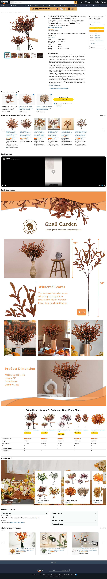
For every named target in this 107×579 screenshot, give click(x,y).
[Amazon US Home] (40, 570)
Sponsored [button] (3, 530)
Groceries (45, 5)
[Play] (2, 185)
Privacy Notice (43, 574)
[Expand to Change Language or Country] (57, 570)
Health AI (8, 5)
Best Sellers (30, 5)
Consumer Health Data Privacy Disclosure (55, 574)
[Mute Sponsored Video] (33, 546)
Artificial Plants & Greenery (34, 12)
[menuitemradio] (102, 185)
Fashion (80, 5)
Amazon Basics (23, 5)
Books (65, 5)
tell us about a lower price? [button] (17, 522)
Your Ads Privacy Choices (69, 574)
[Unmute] (104, 185)
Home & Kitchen (4, 12)
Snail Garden (97, 35)
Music (90, 5)
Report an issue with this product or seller (59, 88)
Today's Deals (60, 5)
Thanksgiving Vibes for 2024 (12, 159)
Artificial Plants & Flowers (23, 12)
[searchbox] (44, 2)
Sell (76, 5)
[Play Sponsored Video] (53, 540)
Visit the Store (39, 502)
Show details (58, 106)
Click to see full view (23, 51)
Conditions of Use (35, 574)
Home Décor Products (13, 12)
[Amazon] (5, 2)
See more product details (54, 85)
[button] (3, 5)
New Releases (38, 5)
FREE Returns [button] (51, 37)
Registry (85, 5)
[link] (27, 99)
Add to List (92, 47)
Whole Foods (52, 5)
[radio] (7, 55)
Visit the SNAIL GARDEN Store (55, 27)
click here (37, 517)
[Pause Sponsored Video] (33, 543)
